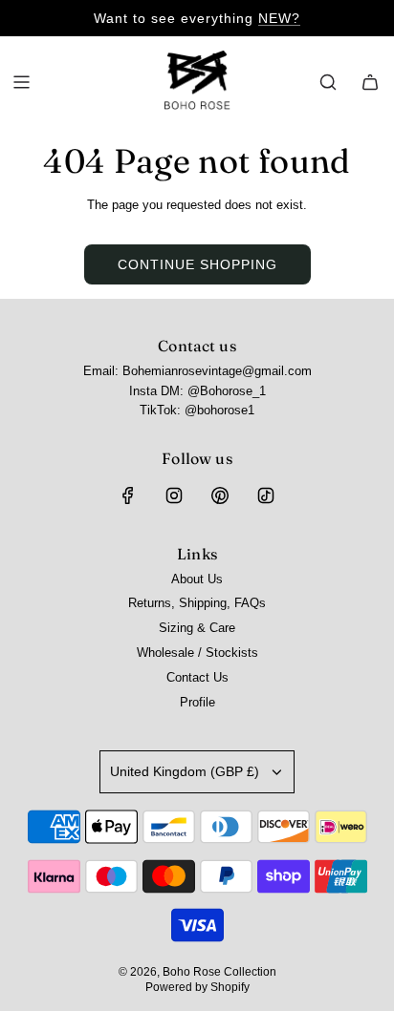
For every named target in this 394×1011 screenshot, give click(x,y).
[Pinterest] (220, 495)
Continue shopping (197, 264)
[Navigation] (21, 82)
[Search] (328, 82)
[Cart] (370, 82)
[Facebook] (128, 495)
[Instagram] (174, 495)
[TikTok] (266, 495)
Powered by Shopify (197, 987)
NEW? (279, 18)
